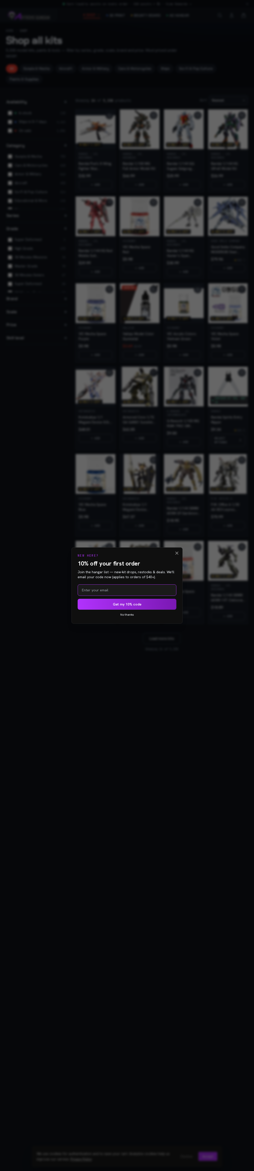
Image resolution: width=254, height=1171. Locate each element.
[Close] (176, 553)
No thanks (127, 615)
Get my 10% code (127, 604)
